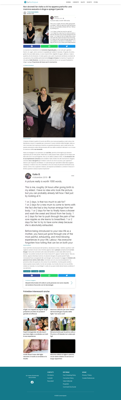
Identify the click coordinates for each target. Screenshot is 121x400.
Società (89, 2)
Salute (83, 2)
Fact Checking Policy (69, 375)
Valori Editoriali (67, 381)
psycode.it (50, 381)
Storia (96, 2)
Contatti (50, 378)
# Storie (41, 271)
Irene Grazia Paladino (33, 12)
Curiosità (76, 2)
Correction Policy (68, 378)
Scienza (68, 2)
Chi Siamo (50, 375)
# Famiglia (34, 271)
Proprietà (66, 384)
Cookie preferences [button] (88, 378)
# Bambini (27, 271)
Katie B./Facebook (29, 65)
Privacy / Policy (87, 375)
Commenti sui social (69, 387)
